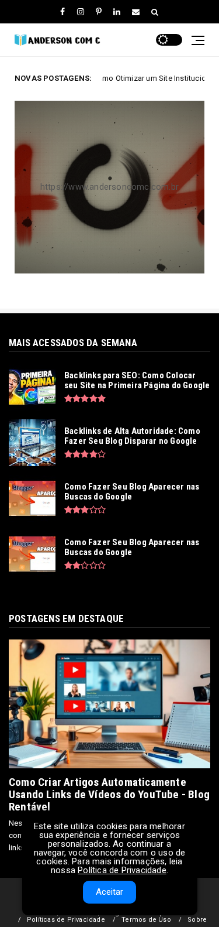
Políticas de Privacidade (66, 919)
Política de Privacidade (122, 870)
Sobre (197, 919)
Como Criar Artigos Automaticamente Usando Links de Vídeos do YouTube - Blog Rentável (109, 794)
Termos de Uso (146, 919)
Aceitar (109, 892)
